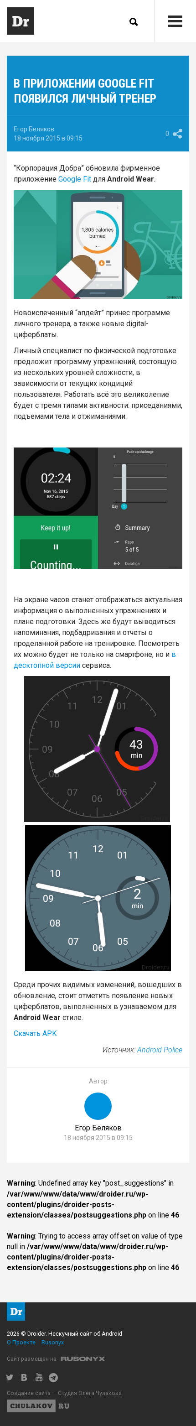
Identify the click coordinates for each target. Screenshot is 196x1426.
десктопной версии (47, 665)
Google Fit (74, 179)
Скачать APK (35, 1033)
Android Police (159, 1050)
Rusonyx (52, 1342)
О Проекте (21, 1342)
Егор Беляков (34, 129)
